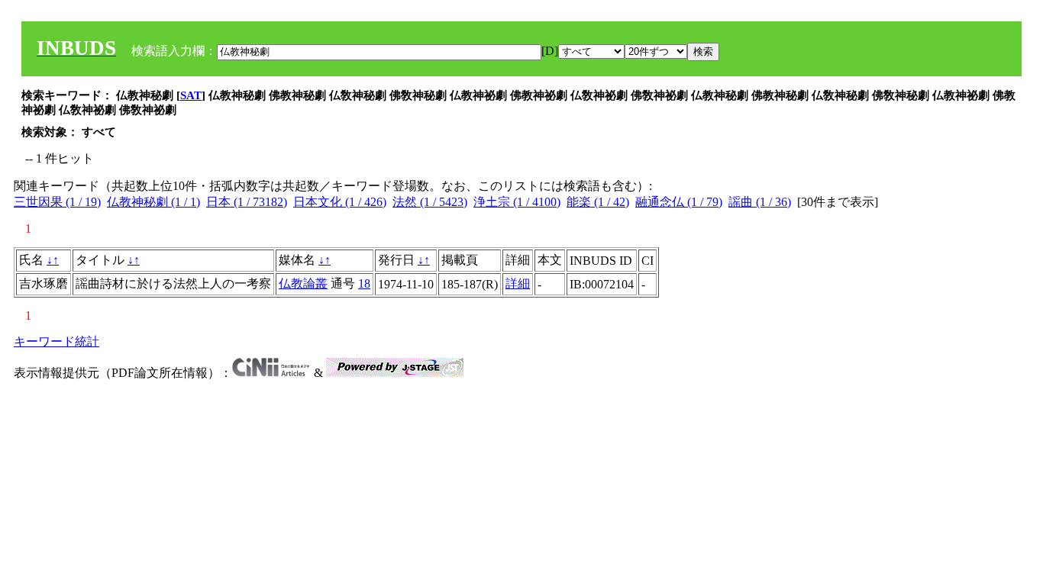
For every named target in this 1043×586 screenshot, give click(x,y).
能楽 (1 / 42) (598, 201)
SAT (191, 95)
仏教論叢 (303, 283)
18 (364, 283)
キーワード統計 (56, 341)
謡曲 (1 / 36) (759, 201)
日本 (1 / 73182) (246, 201)
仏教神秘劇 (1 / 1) (153, 201)
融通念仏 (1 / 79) (678, 201)
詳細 (517, 283)
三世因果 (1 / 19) (57, 201)
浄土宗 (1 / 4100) (516, 201)
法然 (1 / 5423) (429, 201)
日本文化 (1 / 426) (339, 201)
